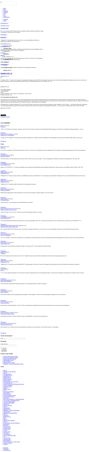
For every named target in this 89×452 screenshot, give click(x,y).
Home (4, 8)
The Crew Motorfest (5, 234)
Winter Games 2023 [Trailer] (9, 358)
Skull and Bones (4, 198)
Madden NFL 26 (4, 180)
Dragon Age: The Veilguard (7, 134)
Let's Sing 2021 (6, 429)
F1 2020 (5, 430)
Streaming (5, 12)
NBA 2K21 (5, 425)
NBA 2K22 (5, 415)
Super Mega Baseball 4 (6, 280)
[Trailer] (1, 77)
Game (4, 13)
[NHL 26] (3, 52)
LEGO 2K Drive (4, 301)
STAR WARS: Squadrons (9, 420)
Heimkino (5, 10)
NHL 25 (2, 125)
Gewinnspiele (6, 17)
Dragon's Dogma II (5, 189)
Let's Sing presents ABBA (9, 401)
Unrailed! (5, 444)
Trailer (4, 20)
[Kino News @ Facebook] (7, 23)
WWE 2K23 (6, 398)
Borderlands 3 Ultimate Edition (10, 413)
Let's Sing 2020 (6, 434)
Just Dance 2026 (4, 28)
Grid (4, 436)
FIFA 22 (5, 414)
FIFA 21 (5, 421)
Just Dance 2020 (7, 439)
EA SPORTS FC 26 (5, 46)
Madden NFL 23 (7, 409)
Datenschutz (6, 449)
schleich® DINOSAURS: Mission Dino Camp (11, 225)
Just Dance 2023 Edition (8, 403)
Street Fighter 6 (4, 290)
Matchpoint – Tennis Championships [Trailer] (13, 364)
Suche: (2, 338)
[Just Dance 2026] (5, 25)
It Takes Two (6, 404)
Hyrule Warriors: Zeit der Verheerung (11, 423)
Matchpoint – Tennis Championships (11, 410)
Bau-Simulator (6, 408)
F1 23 (2, 269)
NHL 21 (5, 419)
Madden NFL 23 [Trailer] (9, 362)
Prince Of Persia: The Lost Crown (8, 208)
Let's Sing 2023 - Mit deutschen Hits (11, 400)
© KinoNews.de (7, 450)
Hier (2, 108)
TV (4, 14)
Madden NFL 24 (4, 260)
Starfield (2, 252)
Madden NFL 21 (7, 428)
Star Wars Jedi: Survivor (6, 323)
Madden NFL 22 (6, 73)
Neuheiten (5, 19)
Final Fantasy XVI (5, 242)
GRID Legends (6, 411)
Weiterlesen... (3, 132)
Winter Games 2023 (7, 405)
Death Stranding (6, 440)
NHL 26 (2, 55)
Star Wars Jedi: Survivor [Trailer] (10, 356)
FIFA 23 (5, 406)
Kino (4, 9)
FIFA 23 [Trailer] (7, 361)
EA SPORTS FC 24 (5, 217)
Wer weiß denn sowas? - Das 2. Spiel (11, 441)
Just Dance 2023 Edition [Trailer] (10, 357)
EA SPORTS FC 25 (5, 163)
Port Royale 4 (6, 424)
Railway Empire (6, 431)
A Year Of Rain (6, 438)
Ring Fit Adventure (7, 443)
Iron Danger (6, 433)
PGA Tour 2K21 (7, 426)
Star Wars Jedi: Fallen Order (9, 435)
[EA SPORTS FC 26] (6, 43)
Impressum (5, 447)
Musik (4, 15)
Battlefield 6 (3, 37)
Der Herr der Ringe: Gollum (7, 312)
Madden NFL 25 (4, 172)
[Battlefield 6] (4, 34)
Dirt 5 (4, 418)
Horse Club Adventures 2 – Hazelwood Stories (13, 399)
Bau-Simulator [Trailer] (8, 360)
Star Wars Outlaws (5, 155)
